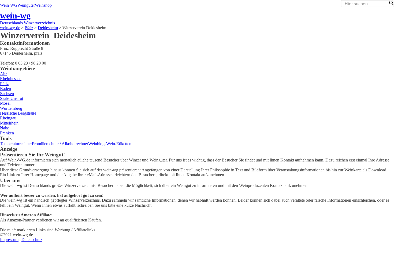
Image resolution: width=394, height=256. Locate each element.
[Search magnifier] (391, 3)
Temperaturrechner (16, 143)
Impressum (9, 239)
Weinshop (43, 5)
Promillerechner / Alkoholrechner (60, 143)
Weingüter (26, 5)
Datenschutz (31, 239)
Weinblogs (97, 143)
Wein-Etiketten (118, 143)
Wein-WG (8, 5)
